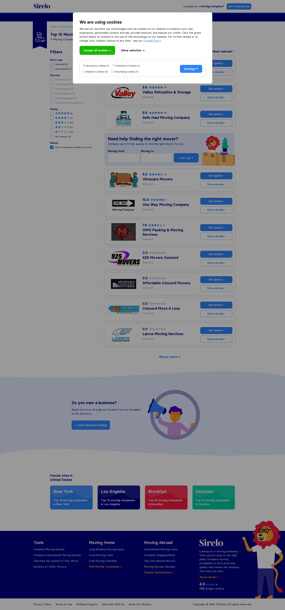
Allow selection (131, 50)
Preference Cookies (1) (127, 65)
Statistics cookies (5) (97, 71)
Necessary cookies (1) (97, 65)
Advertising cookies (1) (126, 71)
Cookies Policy (152, 40)
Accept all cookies (96, 50)
